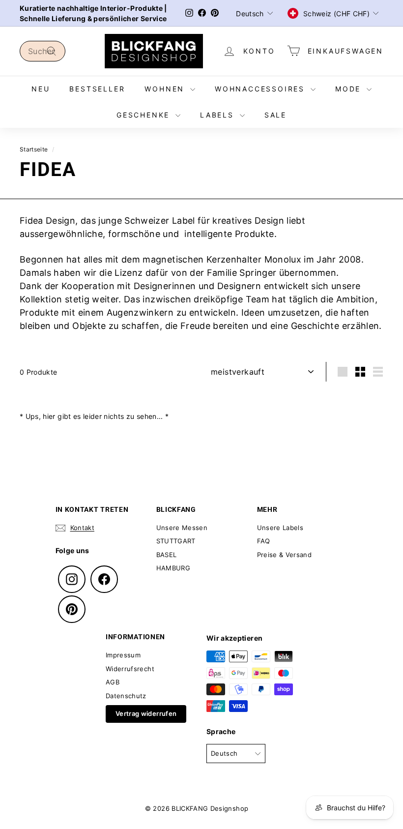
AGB (112, 682)
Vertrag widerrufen (145, 713)
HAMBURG (173, 568)
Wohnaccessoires (261, 89)
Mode (349, 89)
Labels (218, 115)
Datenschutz (126, 696)
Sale (275, 115)
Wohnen (166, 89)
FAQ (263, 541)
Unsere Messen (182, 528)
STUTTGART (176, 541)
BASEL (166, 555)
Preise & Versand (284, 555)
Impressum (123, 655)
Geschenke (144, 115)
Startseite (34, 149)
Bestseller (97, 89)
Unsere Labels (280, 528)
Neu (40, 89)
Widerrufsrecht (130, 669)
